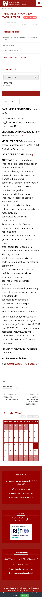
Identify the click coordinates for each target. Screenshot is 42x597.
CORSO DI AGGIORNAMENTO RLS (11, 399)
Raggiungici (24, 58)
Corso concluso (21, 93)
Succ (36, 417)
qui (22, 135)
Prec (30, 417)
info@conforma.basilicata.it (22, 493)
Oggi (23, 417)
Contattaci (13, 58)
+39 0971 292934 (22, 489)
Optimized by (23, 590)
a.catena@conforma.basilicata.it (23, 364)
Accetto (25, 595)
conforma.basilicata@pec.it (22, 497)
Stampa (4, 58)
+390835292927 (22, 565)
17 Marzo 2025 (11, 77)
